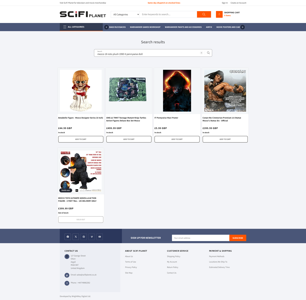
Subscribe (238, 238)
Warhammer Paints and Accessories (182, 27)
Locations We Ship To (218, 261)
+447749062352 (84, 282)
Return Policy (172, 267)
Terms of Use (130, 261)
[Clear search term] (201, 52)
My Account (172, 261)
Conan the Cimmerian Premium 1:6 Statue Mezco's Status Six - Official (222, 119)
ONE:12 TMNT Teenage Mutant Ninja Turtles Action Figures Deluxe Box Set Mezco (126, 119)
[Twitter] (76, 237)
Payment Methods (216, 256)
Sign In (225, 2)
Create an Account (238, 2)
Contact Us (171, 272)
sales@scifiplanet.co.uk (86, 274)
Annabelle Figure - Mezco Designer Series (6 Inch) (80, 117)
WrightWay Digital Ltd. (81, 296)
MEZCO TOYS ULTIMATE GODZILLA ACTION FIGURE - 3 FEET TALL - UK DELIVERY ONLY (77, 199)
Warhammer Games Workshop (144, 27)
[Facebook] (68, 237)
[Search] (204, 14)
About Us (129, 256)
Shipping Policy (173, 256)
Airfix (208, 27)
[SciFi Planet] (83, 14)
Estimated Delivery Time (219, 267)
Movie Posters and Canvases (229, 27)
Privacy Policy (131, 267)
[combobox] (153, 53)
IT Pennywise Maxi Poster (166, 117)
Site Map (128, 272)
